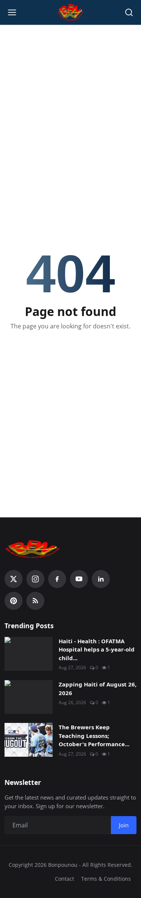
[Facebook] (57, 579)
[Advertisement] (70, 102)
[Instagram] (35, 579)
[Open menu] (12, 12)
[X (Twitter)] (14, 579)
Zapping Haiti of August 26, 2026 (97, 688)
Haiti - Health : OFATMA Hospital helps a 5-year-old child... (97, 649)
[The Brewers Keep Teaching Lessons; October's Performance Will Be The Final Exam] (29, 740)
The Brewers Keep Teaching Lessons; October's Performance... (94, 735)
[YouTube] (79, 579)
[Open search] (129, 12)
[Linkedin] (101, 579)
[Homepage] (70, 12)
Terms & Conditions (106, 878)
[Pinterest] (14, 601)
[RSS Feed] (35, 601)
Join (124, 825)
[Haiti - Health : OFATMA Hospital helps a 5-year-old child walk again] (29, 654)
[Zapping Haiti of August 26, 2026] (29, 697)
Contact (64, 878)
